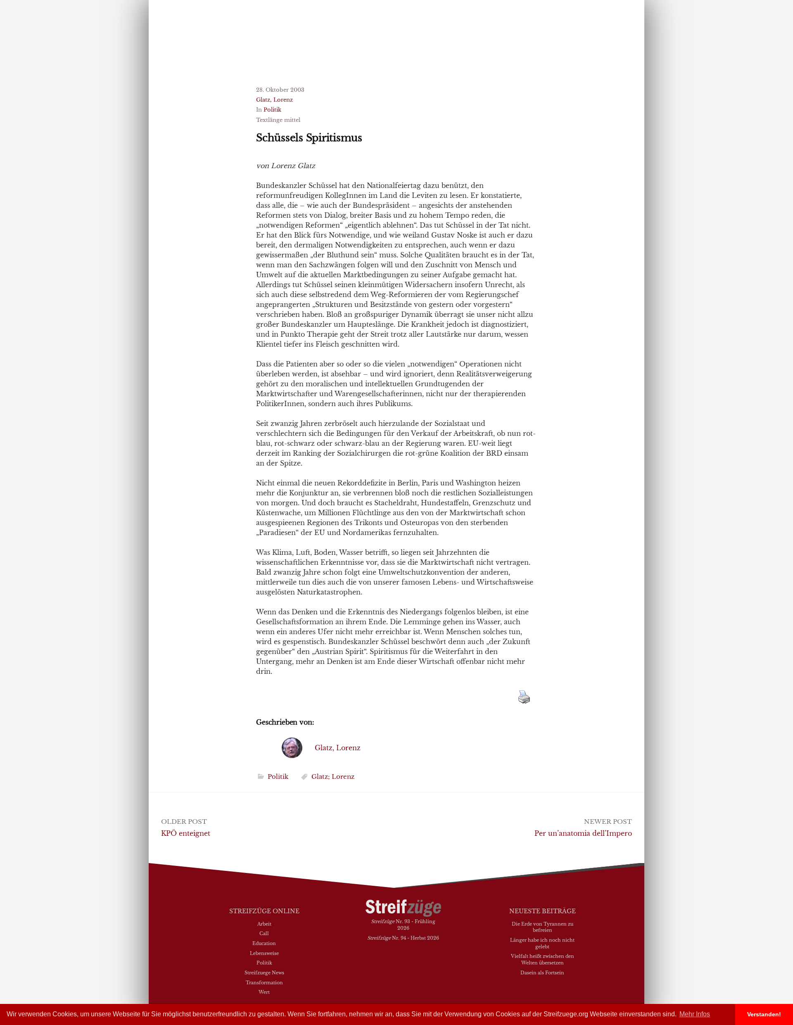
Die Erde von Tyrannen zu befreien (542, 927)
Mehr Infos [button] (694, 1014)
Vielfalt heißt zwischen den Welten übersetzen (542, 959)
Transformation (264, 982)
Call (264, 933)
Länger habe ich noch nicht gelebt (542, 943)
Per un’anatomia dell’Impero (583, 833)
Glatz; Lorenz (332, 776)
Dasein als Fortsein (542, 972)
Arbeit (264, 924)
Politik (272, 110)
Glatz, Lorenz (274, 100)
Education (264, 943)
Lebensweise (264, 953)
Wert (264, 992)
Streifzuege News (264, 972)
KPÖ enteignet (185, 833)
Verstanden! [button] (764, 1014)
